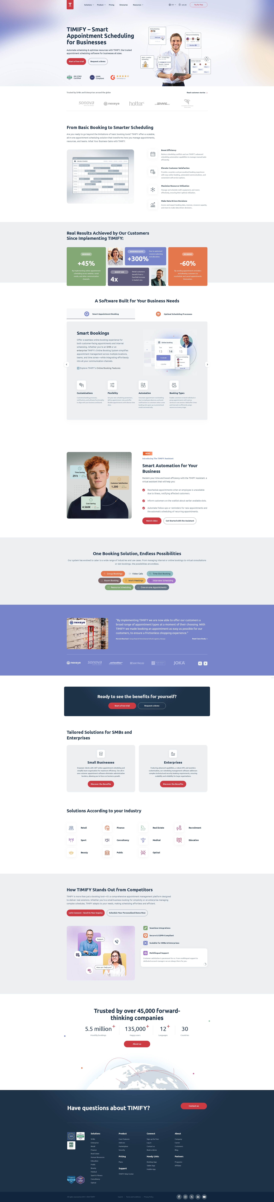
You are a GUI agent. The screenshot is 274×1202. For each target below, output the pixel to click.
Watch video (152, 521)
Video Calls (137, 573)
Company (178, 1139)
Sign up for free (153, 1139)
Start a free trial (76, 61)
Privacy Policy (148, 1197)
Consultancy (95, 1179)
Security (122, 1150)
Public (93, 1164)
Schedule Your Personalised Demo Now (127, 913)
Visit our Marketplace (152, 946)
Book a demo (152, 1150)
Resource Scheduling (121, 587)
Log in (149, 1143)
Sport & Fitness (96, 1175)
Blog (176, 1150)
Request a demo (97, 61)
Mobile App (151, 1169)
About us (137, 1044)
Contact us (194, 1106)
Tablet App (151, 1166)
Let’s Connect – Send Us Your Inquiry (86, 913)
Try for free (198, 5)
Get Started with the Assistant (180, 521)
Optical (93, 1183)
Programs (178, 1162)
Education (94, 1161)
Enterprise (124, 5)
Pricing (111, 5)
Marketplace (123, 1146)
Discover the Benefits (101, 784)
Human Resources (97, 1157)
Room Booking (111, 580)
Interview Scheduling (163, 580)
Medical (94, 1172)
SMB (109, 347)
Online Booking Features (108, 368)
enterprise (82, 350)
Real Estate (95, 1154)
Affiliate (178, 1166)
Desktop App (152, 1162)
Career (177, 1143)
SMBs (93, 1139)
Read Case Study (199, 639)
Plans (121, 1162)
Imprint (120, 1197)
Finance (94, 1150)
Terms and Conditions (133, 1197)
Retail (93, 1146)
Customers (179, 1146)
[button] (66, 364)
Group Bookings (114, 573)
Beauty (93, 1168)
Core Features (124, 1139)
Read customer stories (196, 93)
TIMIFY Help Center (126, 1174)
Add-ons (122, 1143)
